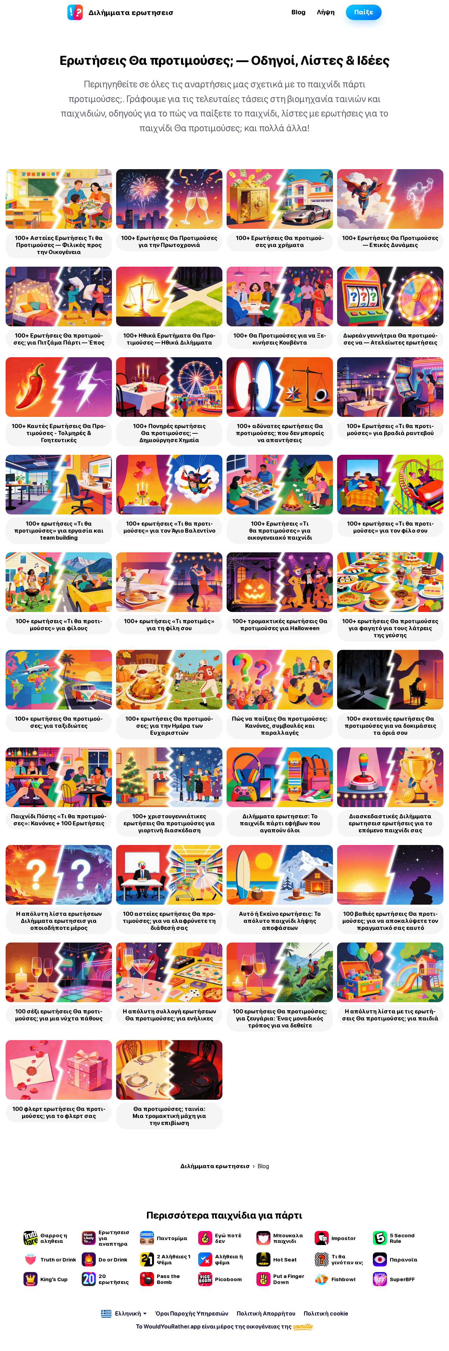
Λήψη (326, 12)
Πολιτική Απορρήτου (266, 1313)
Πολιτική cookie (326, 1313)
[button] (124, 1313)
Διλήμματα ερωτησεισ (215, 1166)
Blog (298, 12)
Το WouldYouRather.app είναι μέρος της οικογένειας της (214, 1326)
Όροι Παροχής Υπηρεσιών (191, 1313)
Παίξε (363, 12)
